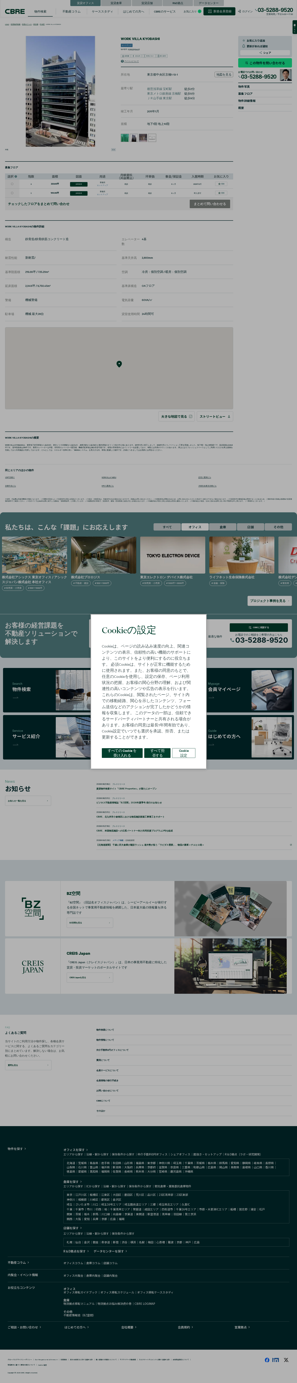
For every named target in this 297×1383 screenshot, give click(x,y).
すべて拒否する (157, 752)
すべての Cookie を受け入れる (122, 752)
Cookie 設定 (184, 752)
